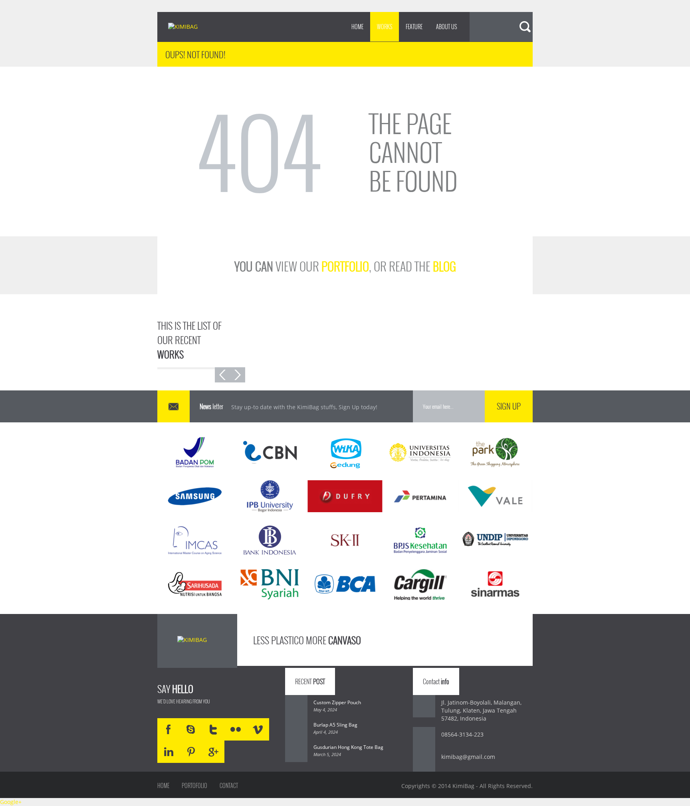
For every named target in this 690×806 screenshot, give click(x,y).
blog (444, 266)
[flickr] (235, 729)
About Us (446, 26)
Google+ (11, 802)
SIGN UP (509, 406)
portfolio (345, 266)
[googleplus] (213, 752)
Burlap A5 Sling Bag (335, 724)
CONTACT (229, 786)
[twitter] (213, 729)
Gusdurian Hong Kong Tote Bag (348, 747)
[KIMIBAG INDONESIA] (190, 27)
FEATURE (414, 26)
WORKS (384, 26)
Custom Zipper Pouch (337, 702)
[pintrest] (191, 752)
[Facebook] (168, 729)
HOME (357, 26)
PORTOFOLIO (194, 786)
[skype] (191, 729)
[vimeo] (258, 729)
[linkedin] (168, 752)
